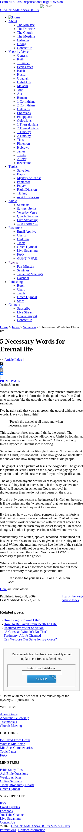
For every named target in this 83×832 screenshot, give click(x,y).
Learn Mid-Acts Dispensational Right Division (31, 2)
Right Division (27, 189)
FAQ (20, 254)
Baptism (22, 174)
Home (4, 327)
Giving (21, 44)
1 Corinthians (26, 101)
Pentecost (23, 182)
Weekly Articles (10, 777)
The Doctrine (26, 29)
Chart (20, 289)
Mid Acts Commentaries (16, 747)
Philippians (24, 117)
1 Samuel (23, 63)
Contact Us (24, 48)
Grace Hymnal (27, 247)
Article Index (13, 359)
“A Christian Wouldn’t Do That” (25, 631)
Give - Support (27, 316)
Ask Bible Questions (14, 773)
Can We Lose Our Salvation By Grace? (30, 639)
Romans (22, 97)
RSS (3, 803)
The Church (25, 32)
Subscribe (23, 308)
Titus (20, 139)
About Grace (8, 714)
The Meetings (26, 36)
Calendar (23, 40)
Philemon (23, 143)
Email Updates (10, 807)
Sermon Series (26, 208)
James (21, 151)
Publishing (16, 282)
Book (20, 285)
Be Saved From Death (15, 740)
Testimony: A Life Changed (22, 635)
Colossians (24, 120)
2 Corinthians (26, 105)
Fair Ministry (25, 266)
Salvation (23, 170)
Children (23, 239)
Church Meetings (11, 725)
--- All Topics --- (28, 197)
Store (20, 301)
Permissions (8, 830)
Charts (21, 235)
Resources (15, 227)
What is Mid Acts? (12, 744)
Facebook (6, 811)
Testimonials (8, 722)
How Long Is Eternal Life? (22, 620)
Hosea (21, 74)
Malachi (22, 86)
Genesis (22, 55)
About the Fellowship (14, 718)
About (13, 21)
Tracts (21, 243)
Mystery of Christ (29, 178)
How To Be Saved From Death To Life (30, 624)
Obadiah (23, 78)
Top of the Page (72, 596)
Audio (13, 201)
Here (3, 589)
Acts (20, 93)
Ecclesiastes (25, 67)
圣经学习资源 (27, 258)
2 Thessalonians (28, 128)
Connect (14, 304)
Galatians (23, 109)
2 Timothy (24, 136)
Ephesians (24, 113)
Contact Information (31, 830)
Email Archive (26, 231)
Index (16, 327)
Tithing (22, 193)
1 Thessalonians (28, 124)
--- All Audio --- (27, 224)
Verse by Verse (19, 51)
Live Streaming (27, 220)
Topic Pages (8, 751)
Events (13, 262)
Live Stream (25, 312)
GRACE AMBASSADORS (19, 10)
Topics (13, 166)
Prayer (21, 185)
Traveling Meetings (30, 274)
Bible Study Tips (11, 770)
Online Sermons (11, 781)
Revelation (24, 163)
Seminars (23, 205)
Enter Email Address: (41, 668)
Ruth (20, 59)
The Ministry (25, 25)
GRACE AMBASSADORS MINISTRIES (40, 826)
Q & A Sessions (27, 216)
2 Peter (21, 159)
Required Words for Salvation (24, 628)
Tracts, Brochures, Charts (17, 785)
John (20, 90)
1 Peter (21, 155)
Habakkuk (24, 82)
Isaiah (21, 71)
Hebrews (23, 147)
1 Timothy (24, 132)
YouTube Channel (12, 815)
